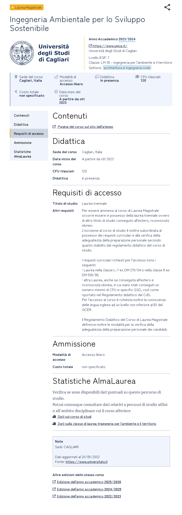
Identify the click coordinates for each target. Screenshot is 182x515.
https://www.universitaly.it (87, 461)
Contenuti (21, 115)
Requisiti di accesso (29, 133)
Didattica (21, 124)
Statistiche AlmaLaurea (22, 153)
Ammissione (23, 142)
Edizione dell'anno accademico (89, 481)
